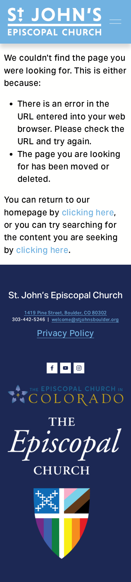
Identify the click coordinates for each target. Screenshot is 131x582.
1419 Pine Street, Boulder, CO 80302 (65, 313)
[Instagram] (79, 368)
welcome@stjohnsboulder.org (85, 319)
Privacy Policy (65, 333)
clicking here (88, 212)
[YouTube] (65, 368)
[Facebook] (52, 368)
